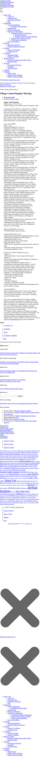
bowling (26, 502)
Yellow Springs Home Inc (16, 456)
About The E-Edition (13, 50)
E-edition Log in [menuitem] (12, 730)
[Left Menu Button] (20, 694)
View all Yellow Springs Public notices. (11, 389)
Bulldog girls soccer (21, 450)
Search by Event (8, 444)
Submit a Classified (13, 56)
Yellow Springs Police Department (10, 454)
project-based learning (5, 502)
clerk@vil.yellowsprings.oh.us (13, 319)
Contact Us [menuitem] (10, 698)
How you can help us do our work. (10, 381)
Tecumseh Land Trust (14, 464)
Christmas (24, 478)
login (7, 83)
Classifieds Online (12, 55)
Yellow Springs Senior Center (10, 463)
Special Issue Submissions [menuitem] (15, 713)
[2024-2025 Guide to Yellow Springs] (8, 434)
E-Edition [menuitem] (6, 726)
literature (21, 502)
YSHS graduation (13, 474)
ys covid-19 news (10, 501)
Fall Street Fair (14, 483)
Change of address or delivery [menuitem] (16, 725)
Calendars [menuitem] (7, 750)
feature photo (3, 495)
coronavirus (16, 497)
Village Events (11, 73)
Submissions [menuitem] (7, 705)
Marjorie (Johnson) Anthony (23, 411)
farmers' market (24, 485)
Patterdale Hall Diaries (9, 504)
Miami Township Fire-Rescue (29, 452)
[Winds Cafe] (4, 427)
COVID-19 (19, 494)
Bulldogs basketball (5, 456)
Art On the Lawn (14, 488)
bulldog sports (4, 497)
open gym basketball (25, 483)
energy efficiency (27, 494)
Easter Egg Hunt (10, 478)
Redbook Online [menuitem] (12, 740)
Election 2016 (32, 481)
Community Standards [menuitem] (14, 701)
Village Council (25, 461)
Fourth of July (33, 478)
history (21, 501)
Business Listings (9, 58)
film (37, 495)
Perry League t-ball (29, 456)
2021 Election (33, 474)
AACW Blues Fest (3, 485)
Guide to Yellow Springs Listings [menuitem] (21, 716)
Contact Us (10, 16)
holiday (2, 481)
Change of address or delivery (16, 46)
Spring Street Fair (23, 474)
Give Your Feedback (13, 41)
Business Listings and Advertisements (26, 36)
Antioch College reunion (10, 472)
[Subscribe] (4, 438)
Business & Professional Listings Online (19, 60)
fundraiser (23, 472)
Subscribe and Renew (13, 45)
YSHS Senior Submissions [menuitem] (19, 718)
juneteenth (15, 485)
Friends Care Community (15, 452)
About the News (12, 18)
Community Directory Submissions (21, 33)
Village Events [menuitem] (11, 751)
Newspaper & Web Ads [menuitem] (14, 743)
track (24, 501)
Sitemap (6, 517)
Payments (6, 70)
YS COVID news (31, 495)
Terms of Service (9, 510)
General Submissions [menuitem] (13, 706)
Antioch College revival (22, 499)
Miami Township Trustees (23, 463)
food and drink (32, 497)
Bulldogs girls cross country (10, 450)
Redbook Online (12, 61)
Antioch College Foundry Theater (29, 454)
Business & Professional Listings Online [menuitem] (19, 738)
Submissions (7, 23)
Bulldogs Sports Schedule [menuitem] (15, 755)
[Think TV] (4, 436)
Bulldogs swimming (14, 461)
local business (11, 495)
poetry (10, 497)
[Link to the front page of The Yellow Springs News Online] (10, 80)
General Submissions (13, 25)
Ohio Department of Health (18, 470)
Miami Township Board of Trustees (25, 468)
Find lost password (5, 84)
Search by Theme (9, 447)
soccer (27, 497)
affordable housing (31, 501)
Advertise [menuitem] (6, 741)
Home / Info (7, 15)
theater (4, 501)
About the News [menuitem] (12, 700)
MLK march (13, 491)
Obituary (18, 501)
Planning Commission (31, 450)
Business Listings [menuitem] (9, 736)
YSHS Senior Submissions (19, 40)
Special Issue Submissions (15, 31)
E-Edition (6, 48)
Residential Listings (20, 35)
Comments (7, 329)
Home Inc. (33, 461)
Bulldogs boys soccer (25, 459)
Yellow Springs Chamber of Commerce (14, 457)
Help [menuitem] (8, 703)
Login (5, 332)
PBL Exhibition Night (34, 483)
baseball (2, 499)
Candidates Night (9, 485)
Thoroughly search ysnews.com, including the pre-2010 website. (19, 403)
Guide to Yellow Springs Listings (21, 38)
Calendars (7, 71)
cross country (31, 502)
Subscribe (6, 43)
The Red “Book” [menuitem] (12, 746)
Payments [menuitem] (6, 748)
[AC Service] (4, 425)
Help (8, 21)
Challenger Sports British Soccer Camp (25, 476)
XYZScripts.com (28, 523)
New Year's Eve (23, 491)
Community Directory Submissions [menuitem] (21, 715)
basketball (22, 497)
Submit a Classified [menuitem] (13, 735)
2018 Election (23, 488)
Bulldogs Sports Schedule (15, 76)
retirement (34, 494)
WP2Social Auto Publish (13, 523)
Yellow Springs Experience (18, 478)
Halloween (19, 483)
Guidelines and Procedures (19, 26)
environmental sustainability (7, 494)
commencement (19, 485)
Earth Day (3, 478)
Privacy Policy (8, 514)
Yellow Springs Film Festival (23, 481)
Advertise (6, 63)
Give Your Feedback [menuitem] (13, 720)
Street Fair (10, 480)
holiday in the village (7, 476)
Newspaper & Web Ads (14, 65)
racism (6, 499)
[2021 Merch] (8, 430)
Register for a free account (7, 86)
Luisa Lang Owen (19, 419)
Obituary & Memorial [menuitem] (13, 711)
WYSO (22, 464)
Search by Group (9, 441)
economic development (20, 495)
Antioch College (10, 468)
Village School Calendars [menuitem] (14, 753)
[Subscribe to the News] (5, 1)
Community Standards (14, 20)
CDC (1, 450)
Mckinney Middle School (12, 459)
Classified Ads (11, 28)
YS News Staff (10, 97)
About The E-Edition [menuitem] (13, 728)
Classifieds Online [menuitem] (12, 733)
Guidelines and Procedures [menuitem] (19, 708)
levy (37, 494)
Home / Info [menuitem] (7, 696)
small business (11, 499)
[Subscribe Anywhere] (7, 2)
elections (30, 485)
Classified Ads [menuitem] (11, 710)
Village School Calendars (14, 75)
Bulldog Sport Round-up (21, 466)
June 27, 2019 (14, 99)
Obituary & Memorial (13, 30)
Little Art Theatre (8, 466)
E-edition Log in (12, 51)
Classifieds (7, 53)
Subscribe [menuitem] (6, 721)
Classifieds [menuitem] (7, 731)
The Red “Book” (12, 68)
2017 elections (31, 472)
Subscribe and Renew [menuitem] (13, 723)
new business (15, 502)
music (29, 499)
